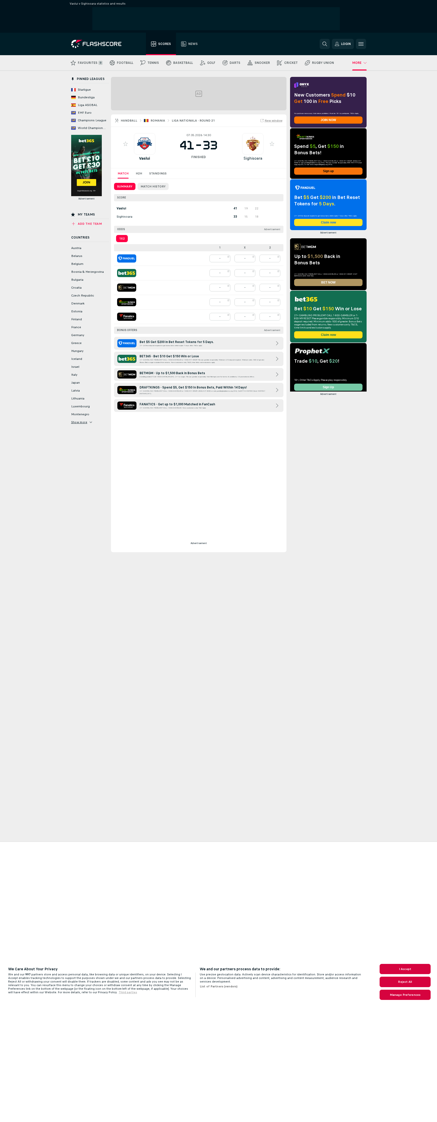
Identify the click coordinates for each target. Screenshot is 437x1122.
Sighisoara (252, 158)
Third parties (128, 992)
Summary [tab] (124, 186)
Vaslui (144, 158)
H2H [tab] (139, 173)
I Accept (405, 969)
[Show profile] (144, 144)
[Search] (325, 44)
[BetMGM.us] (126, 288)
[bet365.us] (126, 273)
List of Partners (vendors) (219, 986)
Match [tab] (123, 173)
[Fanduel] (126, 258)
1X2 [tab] (122, 238)
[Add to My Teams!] (125, 144)
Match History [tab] (153, 186)
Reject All (405, 982)
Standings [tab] (158, 173)
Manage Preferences (405, 995)
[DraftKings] (126, 302)
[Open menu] (361, 44)
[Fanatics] (126, 317)
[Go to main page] (100, 44)
